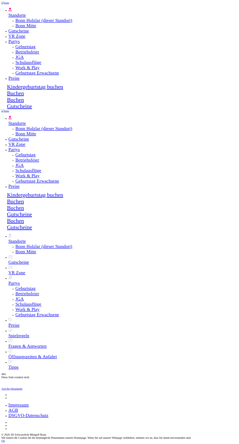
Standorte (17, 15)
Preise (14, 78)
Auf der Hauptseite (11, 388)
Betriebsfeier (27, 51)
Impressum (18, 404)
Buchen (15, 93)
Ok (3, 440)
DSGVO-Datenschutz (28, 415)
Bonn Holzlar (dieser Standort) (43, 20)
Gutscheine (18, 30)
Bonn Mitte (25, 25)
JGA (19, 57)
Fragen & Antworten (27, 346)
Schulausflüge (28, 62)
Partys (14, 41)
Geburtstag (25, 46)
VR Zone (16, 36)
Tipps (13, 367)
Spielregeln (18, 335)
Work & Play (27, 67)
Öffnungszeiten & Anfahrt (32, 356)
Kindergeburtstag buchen (35, 87)
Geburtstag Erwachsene (37, 72)
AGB (13, 410)
